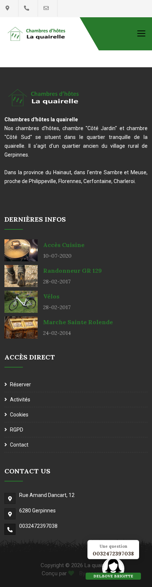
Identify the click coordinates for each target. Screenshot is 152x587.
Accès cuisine (63, 244)
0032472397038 (38, 526)
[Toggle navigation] (141, 33)
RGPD (16, 430)
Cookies (19, 415)
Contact (19, 445)
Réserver (20, 384)
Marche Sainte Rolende (78, 322)
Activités (20, 399)
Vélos (51, 296)
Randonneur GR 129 (72, 270)
